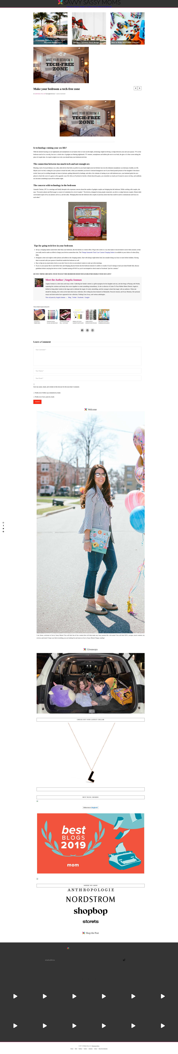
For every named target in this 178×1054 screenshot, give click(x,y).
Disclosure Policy (95, 1045)
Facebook (80, 297)
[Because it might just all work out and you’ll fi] (133, 996)
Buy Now (90, 789)
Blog (69, 297)
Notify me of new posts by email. (44, 397)
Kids (76, 1048)
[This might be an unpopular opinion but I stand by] (15, 1025)
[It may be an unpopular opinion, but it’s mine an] (103, 1025)
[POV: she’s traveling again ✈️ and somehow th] (15, 996)
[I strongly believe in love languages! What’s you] (162, 1025)
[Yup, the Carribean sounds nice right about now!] (44, 1025)
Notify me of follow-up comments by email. (48, 393)
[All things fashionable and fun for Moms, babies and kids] (89, 3)
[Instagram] (3, 522)
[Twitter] (3, 528)
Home (72, 1048)
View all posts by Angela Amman (56, 297)
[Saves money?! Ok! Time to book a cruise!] (44, 996)
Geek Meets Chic (38, 93)
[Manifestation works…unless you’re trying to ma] (133, 1025)
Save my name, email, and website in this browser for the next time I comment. (56, 387)
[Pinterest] (3, 531)
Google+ (87, 297)
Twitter (74, 297)
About (95, 1048)
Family (85, 1048)
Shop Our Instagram (103, 1048)
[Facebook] (3, 525)
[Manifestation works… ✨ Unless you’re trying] (162, 996)
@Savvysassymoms (89, 979)
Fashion (80, 1048)
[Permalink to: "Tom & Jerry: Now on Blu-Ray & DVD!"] (91, 683)
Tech (44, 93)
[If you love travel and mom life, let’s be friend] (103, 996)
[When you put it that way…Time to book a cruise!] (74, 996)
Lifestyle (90, 1048)
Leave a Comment (60, 93)
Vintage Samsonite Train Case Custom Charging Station (98, 252)
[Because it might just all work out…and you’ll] (74, 1025)
